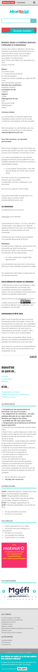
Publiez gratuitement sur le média (17, 526)
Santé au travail (6, 630)
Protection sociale (9, 397)
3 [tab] (11, 597)
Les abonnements (7, 640)
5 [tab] (17, 597)
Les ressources (6, 644)
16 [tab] (20, 599)
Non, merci (22, 669)
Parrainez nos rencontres (13, 533)
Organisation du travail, (11, 392)
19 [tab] (29, 599)
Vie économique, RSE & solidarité (12, 632)
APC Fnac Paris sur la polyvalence (15, 452)
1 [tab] (5, 597)
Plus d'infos (27, 664)
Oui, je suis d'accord (9, 669)
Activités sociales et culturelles (11, 618)
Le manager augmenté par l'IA (18, 503)
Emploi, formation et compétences (12, 620)
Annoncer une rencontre (13, 514)
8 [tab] (26, 597)
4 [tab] (14, 597)
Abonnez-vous (8, 2)
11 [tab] (35, 597)
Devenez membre (22, 30)
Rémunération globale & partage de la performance (17, 628)
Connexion (21, 2)
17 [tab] (23, 599)
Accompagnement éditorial (14, 535)
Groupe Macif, (7, 379)
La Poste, (5, 376)
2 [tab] (8, 597)
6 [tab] (20, 597)
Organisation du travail (9, 622)
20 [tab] (32, 599)
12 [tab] (8, 599)
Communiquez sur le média (14, 537)
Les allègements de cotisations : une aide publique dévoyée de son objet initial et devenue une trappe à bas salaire (18, 416)
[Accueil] (19, 12)
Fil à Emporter (21, 299)
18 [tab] (26, 599)
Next (34, 591)
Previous (4, 591)
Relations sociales (7, 626)
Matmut (5, 381)
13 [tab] (11, 599)
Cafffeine (28, 652)
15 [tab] (17, 599)
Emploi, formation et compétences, (15, 394)
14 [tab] (14, 599)
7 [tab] (23, 597)
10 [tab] (32, 597)
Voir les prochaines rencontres (15, 512)
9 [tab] (29, 597)
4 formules (5, 217)
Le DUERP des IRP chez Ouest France (17, 421)
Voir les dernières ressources (15, 477)
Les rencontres (6, 642)
